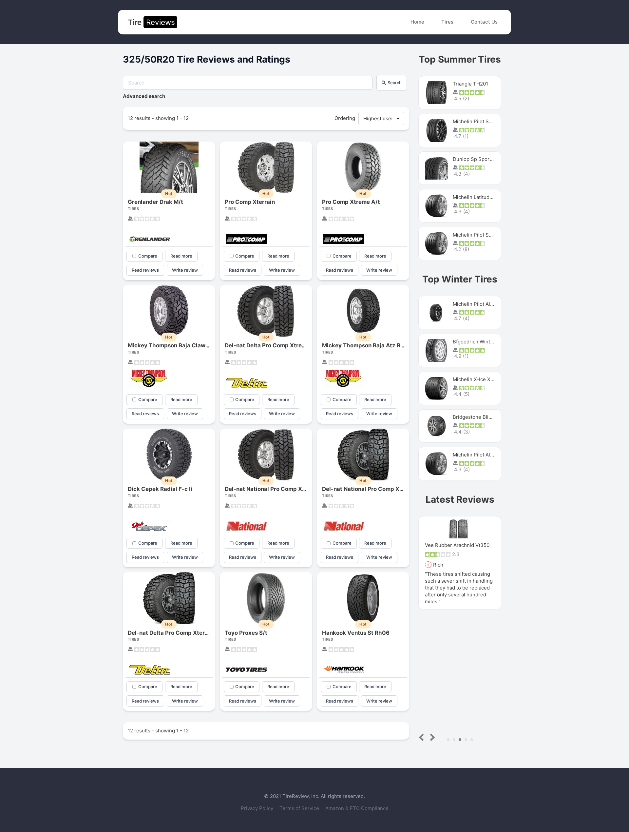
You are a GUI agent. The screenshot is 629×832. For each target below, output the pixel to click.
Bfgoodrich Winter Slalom (482, 342)
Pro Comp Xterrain (250, 202)
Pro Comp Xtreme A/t (351, 202)
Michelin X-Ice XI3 (474, 379)
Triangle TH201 (470, 84)
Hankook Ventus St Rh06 (356, 632)
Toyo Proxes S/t (246, 632)
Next (431, 737)
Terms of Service (299, 808)
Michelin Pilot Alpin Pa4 (480, 455)
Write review (185, 270)
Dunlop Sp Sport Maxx (479, 159)
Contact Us (484, 22)
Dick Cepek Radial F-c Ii (160, 489)
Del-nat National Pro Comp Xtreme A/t (276, 489)
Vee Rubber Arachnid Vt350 (457, 545)
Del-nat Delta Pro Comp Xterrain (171, 632)
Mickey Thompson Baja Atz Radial (368, 345)
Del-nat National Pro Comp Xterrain (370, 489)
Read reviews (145, 270)
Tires (447, 22)
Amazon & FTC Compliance (357, 808)
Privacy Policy (258, 808)
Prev (423, 737)
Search (395, 82)
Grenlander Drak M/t (155, 202)
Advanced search (144, 96)
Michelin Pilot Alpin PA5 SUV (486, 304)
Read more (181, 256)
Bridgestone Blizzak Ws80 (483, 417)
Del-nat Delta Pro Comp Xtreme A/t (272, 345)
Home (417, 22)
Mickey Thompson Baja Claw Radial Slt (180, 345)
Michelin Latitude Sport (480, 197)
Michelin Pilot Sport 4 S (480, 121)
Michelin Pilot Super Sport (483, 235)
